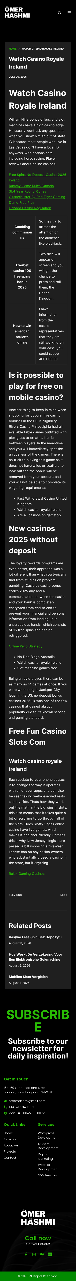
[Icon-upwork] (42, 1254)
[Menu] (69, 13)
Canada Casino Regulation (30, 208)
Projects (10, 1151)
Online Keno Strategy (25, 646)
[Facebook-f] (26, 1254)
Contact (10, 1158)
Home (8, 1133)
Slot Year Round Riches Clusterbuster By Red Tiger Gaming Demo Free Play (37, 197)
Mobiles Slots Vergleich (28, 977)
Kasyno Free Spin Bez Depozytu (35, 937)
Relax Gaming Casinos (27, 873)
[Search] (59, 12)
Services (10, 1139)
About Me (11, 1145)
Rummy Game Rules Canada (31, 186)
